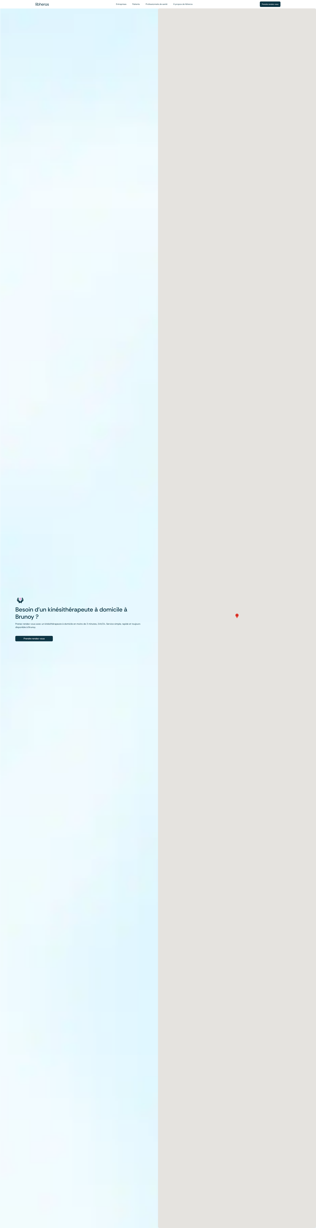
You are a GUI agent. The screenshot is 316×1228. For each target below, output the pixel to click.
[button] (237, 616)
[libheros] (42, 4)
